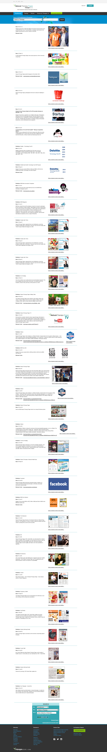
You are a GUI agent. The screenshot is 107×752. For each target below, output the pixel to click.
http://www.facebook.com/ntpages (30, 487)
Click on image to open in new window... (56, 48)
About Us (35, 737)
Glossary (35, 735)
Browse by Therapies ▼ (43, 13)
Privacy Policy (36, 743)
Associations (36, 729)
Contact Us (35, 739)
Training (26, 13)
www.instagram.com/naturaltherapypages (31, 76)
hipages (55, 734)
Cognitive (15, 741)
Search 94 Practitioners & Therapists (22, 17)
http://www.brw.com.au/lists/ (29, 190)
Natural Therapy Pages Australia (61, 729)
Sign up (83, 5)
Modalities (35, 731)
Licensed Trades (57, 735)
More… (22, 1)
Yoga (14, 734)
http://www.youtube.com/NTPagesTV (30, 324)
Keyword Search (54, 720)
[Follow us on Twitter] (58, 739)
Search (62, 19)
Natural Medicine (17, 731)
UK (16, 1)
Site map (35, 744)
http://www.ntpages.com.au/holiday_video (31, 303)
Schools (15, 744)
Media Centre (36, 734)
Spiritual (15, 735)
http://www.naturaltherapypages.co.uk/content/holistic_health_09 (36, 377)
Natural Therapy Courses (59, 732)
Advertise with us (37, 740)
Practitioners (18, 13)
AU (14, 1)
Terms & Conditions (37, 741)
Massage (15, 729)
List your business (56, 13)
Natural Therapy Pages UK (60, 731)
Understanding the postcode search (50, 722)
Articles (32, 13)
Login (90, 5)
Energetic (15, 738)
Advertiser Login (77, 733)
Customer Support (78, 735)
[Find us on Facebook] (54, 739)
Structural (15, 739)
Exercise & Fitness (17, 736)
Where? (45, 17)
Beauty (15, 732)
